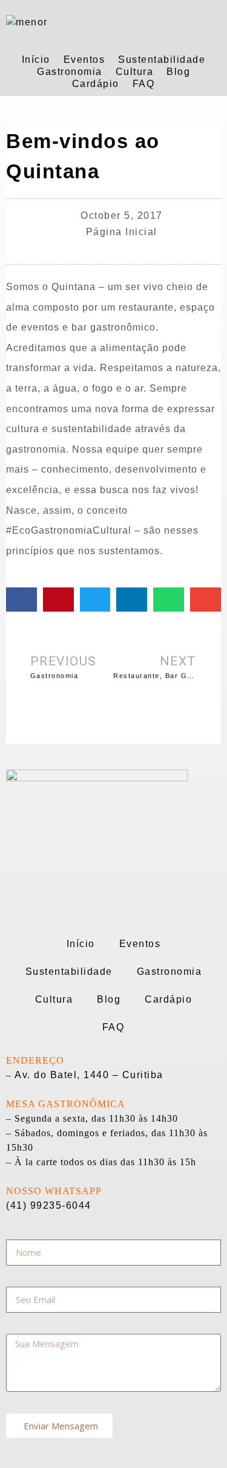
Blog (178, 71)
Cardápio (95, 84)
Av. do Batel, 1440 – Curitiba (89, 1075)
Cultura (135, 71)
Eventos (84, 59)
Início (36, 59)
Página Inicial (121, 232)
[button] (21, 599)
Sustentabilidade (161, 59)
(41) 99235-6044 (48, 1205)
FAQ (144, 84)
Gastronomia (69, 71)
